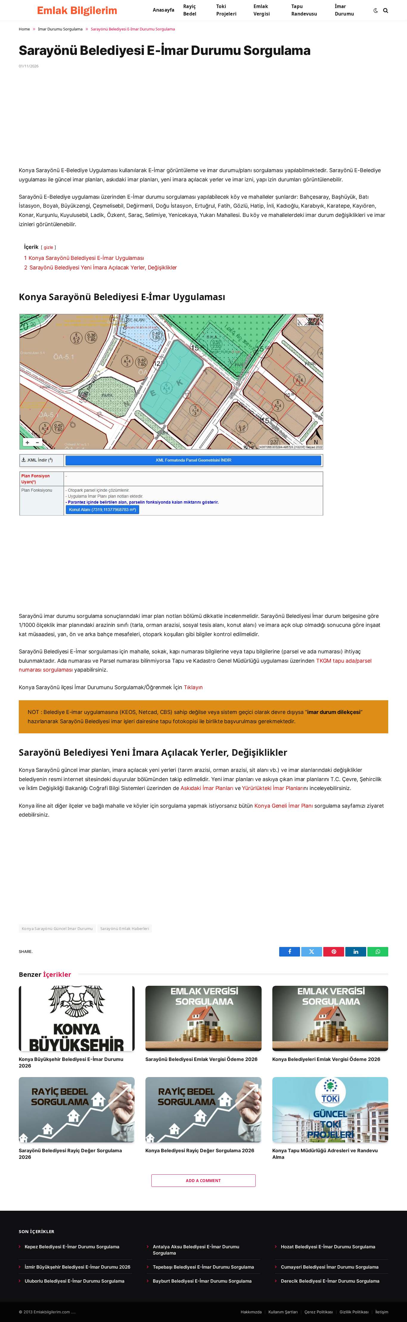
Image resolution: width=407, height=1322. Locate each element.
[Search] (385, 10)
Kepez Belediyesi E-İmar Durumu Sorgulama (72, 1247)
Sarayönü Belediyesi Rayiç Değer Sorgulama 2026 (70, 1153)
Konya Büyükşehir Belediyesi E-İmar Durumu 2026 (71, 1062)
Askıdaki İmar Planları (207, 788)
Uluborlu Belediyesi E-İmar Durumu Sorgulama (75, 1281)
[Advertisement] (197, 121)
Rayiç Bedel (189, 10)
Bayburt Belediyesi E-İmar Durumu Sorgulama (202, 1281)
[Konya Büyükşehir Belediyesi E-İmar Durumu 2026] (77, 1018)
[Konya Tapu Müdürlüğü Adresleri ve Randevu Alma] (330, 1109)
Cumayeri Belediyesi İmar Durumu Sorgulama (330, 1267)
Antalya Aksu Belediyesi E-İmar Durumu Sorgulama (196, 1250)
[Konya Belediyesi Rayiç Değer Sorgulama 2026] (203, 1109)
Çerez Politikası (319, 1311)
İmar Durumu (344, 10)
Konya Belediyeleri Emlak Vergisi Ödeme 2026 (326, 1059)
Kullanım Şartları (283, 1311)
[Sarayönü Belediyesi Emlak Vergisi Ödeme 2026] (203, 1018)
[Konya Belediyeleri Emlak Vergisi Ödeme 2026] (330, 1018)
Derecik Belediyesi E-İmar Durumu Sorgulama (330, 1281)
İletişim (381, 1311)
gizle (48, 247)
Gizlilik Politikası (354, 1311)
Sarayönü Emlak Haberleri (124, 928)
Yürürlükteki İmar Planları (273, 788)
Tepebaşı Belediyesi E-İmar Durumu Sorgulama (203, 1267)
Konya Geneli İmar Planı (283, 806)
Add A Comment (203, 1180)
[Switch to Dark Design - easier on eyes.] (375, 10)
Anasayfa (163, 10)
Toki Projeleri (226, 10)
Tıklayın (193, 687)
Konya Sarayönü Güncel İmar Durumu (57, 928)
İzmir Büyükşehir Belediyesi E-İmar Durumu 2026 (78, 1267)
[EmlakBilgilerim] (78, 10)
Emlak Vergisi (262, 10)
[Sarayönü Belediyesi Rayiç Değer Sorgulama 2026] (77, 1109)
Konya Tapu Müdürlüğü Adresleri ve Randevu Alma (325, 1153)
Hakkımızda (251, 1311)
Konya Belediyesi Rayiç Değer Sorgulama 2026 (199, 1150)
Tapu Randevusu (304, 10)
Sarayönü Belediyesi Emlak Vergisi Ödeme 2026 (201, 1059)
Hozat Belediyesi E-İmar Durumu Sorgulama (328, 1247)
